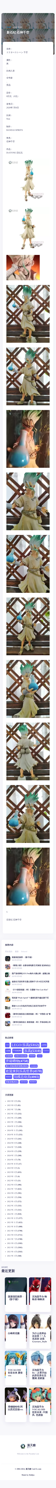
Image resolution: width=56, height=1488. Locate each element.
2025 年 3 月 (12, 1114)
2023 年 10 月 (12, 1164)
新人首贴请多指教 (17, 1066)
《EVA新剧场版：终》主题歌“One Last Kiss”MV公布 (30, 990)
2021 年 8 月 (12, 1235)
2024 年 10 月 (12, 1135)
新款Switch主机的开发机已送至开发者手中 (29, 1006)
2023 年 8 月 (12, 1172)
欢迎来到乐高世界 (24, 1071)
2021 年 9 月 (12, 1231)
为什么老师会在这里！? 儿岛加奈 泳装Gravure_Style (39, 1337)
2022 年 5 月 (12, 1197)
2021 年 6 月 (12, 1243)
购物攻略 (33, 1081)
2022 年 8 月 (12, 1185)
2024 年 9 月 (12, 1139)
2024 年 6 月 (12, 1151)
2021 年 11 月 (12, 1222)
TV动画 (17, 1051)
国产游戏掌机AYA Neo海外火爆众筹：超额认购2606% (31, 973)
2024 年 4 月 (12, 1160)
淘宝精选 (8, 1076)
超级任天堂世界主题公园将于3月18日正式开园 (30, 982)
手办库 (9, 27)
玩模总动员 (26, 1076)
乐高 (32, 1051)
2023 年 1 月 (12, 1176)
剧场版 (32, 1055)
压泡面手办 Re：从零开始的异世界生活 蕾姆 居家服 (39, 1374)
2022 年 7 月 (12, 1189)
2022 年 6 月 (12, 1193)
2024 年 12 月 (12, 1126)
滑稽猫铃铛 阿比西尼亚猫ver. (15, 1408)
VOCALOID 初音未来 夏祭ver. (15, 1373)
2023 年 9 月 (12, 1168)
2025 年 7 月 (12, 1110)
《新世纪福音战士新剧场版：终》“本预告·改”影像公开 (31, 1014)
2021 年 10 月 (12, 1227)
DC (7, 1044)
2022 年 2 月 (12, 1210)
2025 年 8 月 (12, 1105)
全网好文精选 (21, 1056)
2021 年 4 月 (12, 1252)
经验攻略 (12, 1082)
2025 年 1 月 (12, 1122)
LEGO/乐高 (25, 1045)
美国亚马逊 (23, 1081)
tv (8, 1051)
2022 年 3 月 (12, 1206)
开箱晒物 (17, 1061)
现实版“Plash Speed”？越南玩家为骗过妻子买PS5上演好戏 (30, 998)
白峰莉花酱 (14, 1333)
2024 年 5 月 (12, 1156)
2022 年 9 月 (12, 1181)
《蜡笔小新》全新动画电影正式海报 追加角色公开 (31, 965)
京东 (9, 1056)
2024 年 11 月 (12, 1130)
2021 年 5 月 (12, 1247)
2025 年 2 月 (12, 1118)
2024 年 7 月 (12, 1147)
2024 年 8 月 (12, 1143)
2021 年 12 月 (12, 1218)
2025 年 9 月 (12, 1101)
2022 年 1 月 (12, 1214)
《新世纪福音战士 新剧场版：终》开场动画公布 (31, 1022)
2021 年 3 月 (12, 1256)
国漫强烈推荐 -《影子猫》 (22, 957)
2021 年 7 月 (12, 1239)
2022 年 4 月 (12, 1201)
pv (44, 1045)
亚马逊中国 (46, 1050)
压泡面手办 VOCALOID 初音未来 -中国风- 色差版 (40, 1410)
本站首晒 (33, 1066)
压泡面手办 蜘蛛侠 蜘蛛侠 (39, 1298)
